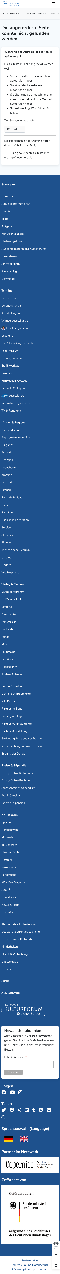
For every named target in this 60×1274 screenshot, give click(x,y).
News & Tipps (10, 905)
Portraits (7, 860)
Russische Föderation (15, 520)
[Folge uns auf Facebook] (4, 1092)
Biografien (8, 912)
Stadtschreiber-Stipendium (18, 788)
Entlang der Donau (13, 754)
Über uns (7, 196)
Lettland (6, 482)
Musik (5, 644)
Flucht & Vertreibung (14, 954)
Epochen (6, 822)
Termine (6, 290)
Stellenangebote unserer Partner (22, 738)
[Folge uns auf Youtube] (13, 1092)
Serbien (6, 527)
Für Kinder (7, 659)
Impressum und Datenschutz (30, 1265)
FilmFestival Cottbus (14, 381)
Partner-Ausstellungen (16, 731)
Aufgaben (7, 226)
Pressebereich (10, 256)
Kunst (5, 637)
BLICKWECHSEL (12, 599)
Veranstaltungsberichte (16, 403)
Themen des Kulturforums (18, 924)
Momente (7, 837)
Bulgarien (7, 445)
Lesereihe (7, 336)
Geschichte (8, 614)
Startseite (16, 129)
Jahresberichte (10, 264)
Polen (5, 505)
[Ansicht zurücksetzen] (56, 1265)
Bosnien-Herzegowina (15, 437)
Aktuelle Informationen (15, 204)
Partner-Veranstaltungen (17, 724)
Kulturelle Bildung (12, 234)
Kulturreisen (8, 622)
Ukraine (6, 557)
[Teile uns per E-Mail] (50, 1110)
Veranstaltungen (34, 13)
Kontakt (43, 1269)
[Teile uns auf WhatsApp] (4, 1117)
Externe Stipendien (13, 803)
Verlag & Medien (12, 584)
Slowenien (8, 542)
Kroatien (6, 475)
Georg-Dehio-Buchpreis (16, 780)
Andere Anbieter (11, 674)
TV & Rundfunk (11, 411)
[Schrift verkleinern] (56, 1260)
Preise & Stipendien (14, 765)
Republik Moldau (12, 497)
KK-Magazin (9, 815)
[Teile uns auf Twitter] (4, 1110)
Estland (6, 452)
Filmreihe (7, 373)
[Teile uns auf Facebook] (13, 1110)
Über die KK (8, 897)
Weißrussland (10, 572)
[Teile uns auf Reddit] (42, 1110)
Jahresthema (10, 13)
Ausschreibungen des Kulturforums (23, 249)
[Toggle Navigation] (53, 4)
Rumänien (7, 512)
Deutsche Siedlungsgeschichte (20, 932)
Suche (5, 981)
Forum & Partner (12, 686)
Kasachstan (8, 467)
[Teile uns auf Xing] (20, 1110)
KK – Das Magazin (13, 882)
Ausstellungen (10, 313)
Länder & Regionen (14, 422)
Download (8, 279)
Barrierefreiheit (30, 1260)
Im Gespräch (9, 845)
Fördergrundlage (12, 716)
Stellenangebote (11, 241)
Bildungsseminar (12, 358)
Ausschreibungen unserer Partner (22, 746)
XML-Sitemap (10, 993)
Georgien (7, 460)
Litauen (6, 490)
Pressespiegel (10, 271)
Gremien (6, 211)
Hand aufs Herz (11, 852)
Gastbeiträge (9, 962)
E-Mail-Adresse (15, 1057)
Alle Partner (9, 701)
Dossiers (6, 969)
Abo (4, 890)
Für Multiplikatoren (24, 1269)
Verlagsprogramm (12, 592)
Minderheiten (9, 946)
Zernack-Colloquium (14, 388)
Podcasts (7, 629)
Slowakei (7, 535)
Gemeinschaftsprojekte (16, 694)
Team (4, 219)
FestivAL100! (10, 351)
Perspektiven (9, 830)
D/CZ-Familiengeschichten (18, 343)
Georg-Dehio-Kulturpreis (17, 773)
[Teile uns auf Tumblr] (34, 1110)
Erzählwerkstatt (11, 366)
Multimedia (8, 652)
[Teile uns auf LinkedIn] (28, 1110)
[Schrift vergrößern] (56, 1254)
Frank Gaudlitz (10, 795)
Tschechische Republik (15, 550)
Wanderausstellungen (15, 320)
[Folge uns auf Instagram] (21, 1092)
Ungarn (6, 565)
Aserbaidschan (10, 430)
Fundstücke (8, 875)
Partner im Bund (11, 708)
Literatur (6, 607)
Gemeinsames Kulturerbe (17, 939)
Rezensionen (9, 667)
